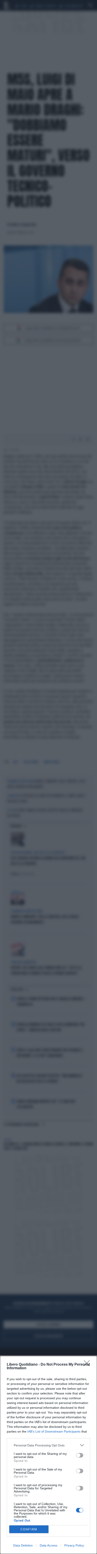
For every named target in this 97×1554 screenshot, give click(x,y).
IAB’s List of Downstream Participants (54, 1431)
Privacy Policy (74, 1545)
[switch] (79, 1455)
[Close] (88, 1364)
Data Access (48, 1545)
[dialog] (48, 1455)
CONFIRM (29, 1529)
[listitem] (48, 1445)
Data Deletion (23, 1545)
